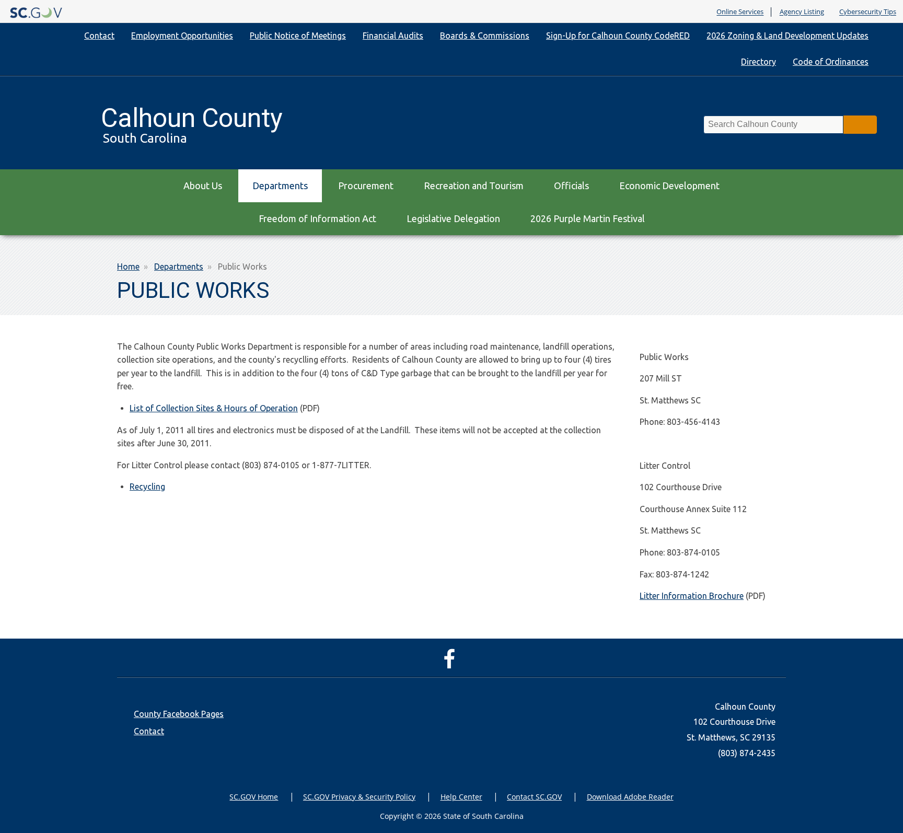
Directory (758, 61)
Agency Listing (802, 12)
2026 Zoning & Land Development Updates (788, 35)
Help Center (461, 797)
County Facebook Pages (179, 714)
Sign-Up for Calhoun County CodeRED (618, 35)
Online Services (739, 12)
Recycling (147, 486)
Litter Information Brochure (692, 595)
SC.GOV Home (253, 797)
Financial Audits (393, 35)
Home (128, 266)
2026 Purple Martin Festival (587, 218)
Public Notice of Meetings (298, 35)
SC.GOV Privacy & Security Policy (359, 797)
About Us (202, 185)
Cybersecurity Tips (867, 12)
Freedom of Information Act (317, 218)
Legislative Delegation (453, 218)
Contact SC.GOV (534, 797)
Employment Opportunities (182, 35)
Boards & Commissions (484, 35)
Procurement (365, 185)
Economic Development (669, 185)
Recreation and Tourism (474, 185)
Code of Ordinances (831, 61)
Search (860, 124)
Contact (99, 35)
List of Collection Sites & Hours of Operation (214, 408)
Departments (280, 185)
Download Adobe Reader (630, 797)
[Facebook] (452, 663)
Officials (571, 185)
